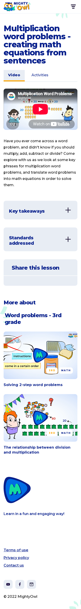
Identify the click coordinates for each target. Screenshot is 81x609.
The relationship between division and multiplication (37, 449)
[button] (73, 6)
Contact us (14, 565)
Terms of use (16, 550)
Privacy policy (16, 558)
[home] (17, 6)
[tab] (14, 75)
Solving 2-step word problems (33, 385)
